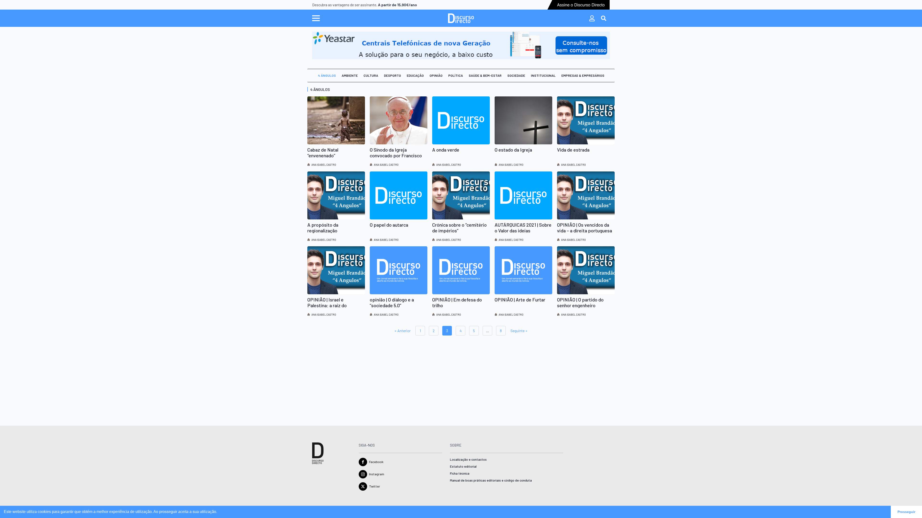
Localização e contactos (468, 459)
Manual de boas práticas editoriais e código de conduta (491, 480)
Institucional (543, 75)
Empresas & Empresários (582, 75)
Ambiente (350, 75)
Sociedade (516, 75)
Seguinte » (519, 330)
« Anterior (402, 330)
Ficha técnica (459, 473)
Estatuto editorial (463, 466)
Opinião (436, 75)
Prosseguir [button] (906, 512)
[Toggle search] (603, 18)
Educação (415, 75)
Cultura (371, 75)
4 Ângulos (327, 75)
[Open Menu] (316, 18)
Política (455, 75)
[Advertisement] (451, 377)
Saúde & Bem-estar (485, 75)
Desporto (392, 75)
